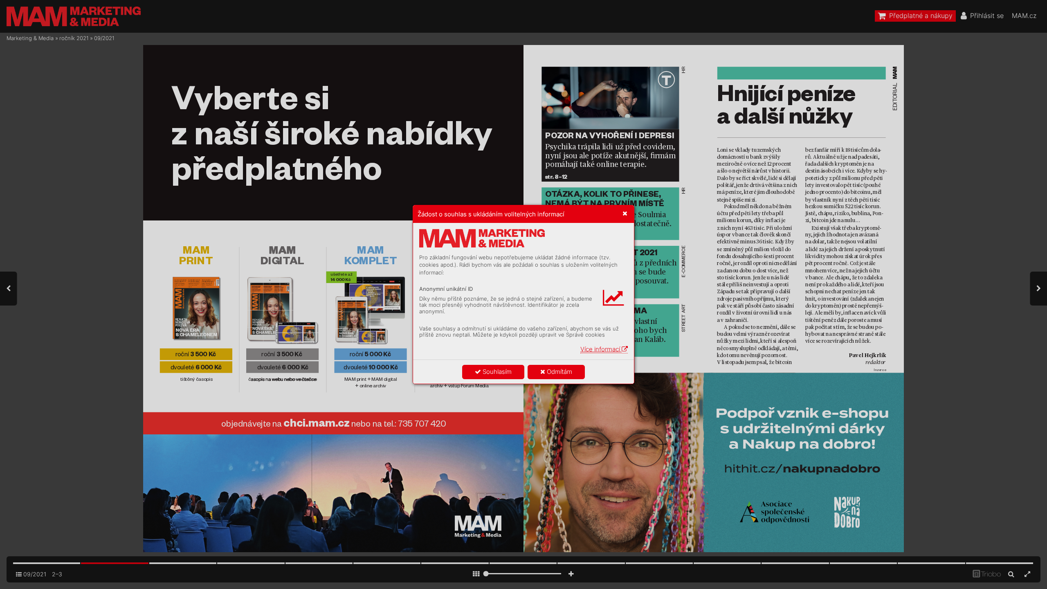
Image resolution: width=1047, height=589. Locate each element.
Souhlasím (496, 371)
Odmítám (558, 371)
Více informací (601, 349)
